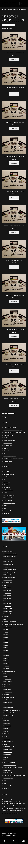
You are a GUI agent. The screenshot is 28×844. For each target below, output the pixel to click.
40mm (6, 634)
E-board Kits (6, 469)
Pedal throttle (8, 705)
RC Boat (13, 9)
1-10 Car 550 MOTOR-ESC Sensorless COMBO (14, 432)
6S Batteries (8, 601)
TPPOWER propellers (10, 495)
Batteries (6, 448)
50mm (6, 640)
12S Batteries (8, 614)
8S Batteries (8, 606)
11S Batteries (8, 611)
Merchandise (7, 487)
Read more (14, 163)
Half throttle (8, 702)
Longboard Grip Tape (10, 572)
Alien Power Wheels (10, 561)
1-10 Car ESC (8, 770)
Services (6, 505)
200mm (7, 666)
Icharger (7, 673)
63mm (6, 647)
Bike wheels (6, 451)
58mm (6, 645)
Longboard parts (9, 574)
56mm (6, 642)
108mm (7, 658)
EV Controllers (7, 482)
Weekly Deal (6, 513)
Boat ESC (7, 723)
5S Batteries (8, 598)
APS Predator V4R (8, 445)
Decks (6, 567)
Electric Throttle (8, 477)
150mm (7, 663)
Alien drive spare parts (10, 556)
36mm (6, 632)
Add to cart (14, 59)
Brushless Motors (8, 461)
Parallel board (8, 681)
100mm (7, 655)
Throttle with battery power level (13, 710)
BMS (5, 453)
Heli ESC (7, 728)
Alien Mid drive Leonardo (9, 440)
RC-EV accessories (8, 500)
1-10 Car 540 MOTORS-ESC (10, 427)
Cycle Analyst (7, 466)
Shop (8, 9)
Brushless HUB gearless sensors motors (13, 458)
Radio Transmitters (8, 490)
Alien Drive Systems (8, 437)
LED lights (6, 484)
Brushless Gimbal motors (10, 456)
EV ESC (6, 731)
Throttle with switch (10, 713)
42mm (6, 637)
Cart (22, 840)
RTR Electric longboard (9, 503)
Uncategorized (7, 510)
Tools (5, 508)
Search (14, 841)
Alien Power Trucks (9, 559)
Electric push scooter (9, 474)
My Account (4, 841)
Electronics (8, 754)
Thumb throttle (9, 715)
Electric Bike (6, 471)
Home (5, 9)
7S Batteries (8, 603)
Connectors (8, 759)
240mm (7, 668)
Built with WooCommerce (9, 835)
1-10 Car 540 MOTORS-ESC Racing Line (13, 430)
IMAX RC (7, 676)
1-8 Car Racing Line (8, 435)
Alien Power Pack (8, 443)
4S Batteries (8, 595)
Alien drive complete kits (11, 554)
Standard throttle (9, 707)
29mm (6, 629)
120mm (7, 660)
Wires (6, 757)
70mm (6, 650)
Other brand (8, 679)
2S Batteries (8, 590)
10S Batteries (8, 608)
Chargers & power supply (10, 464)
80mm (6, 653)
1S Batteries (8, 587)
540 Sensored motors (10, 772)
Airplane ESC (8, 726)
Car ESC (7, 720)
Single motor (8, 692)
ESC (4, 479)
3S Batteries (8, 593)
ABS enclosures (9, 564)
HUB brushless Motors (10, 569)
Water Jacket (8, 497)
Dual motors (8, 689)
